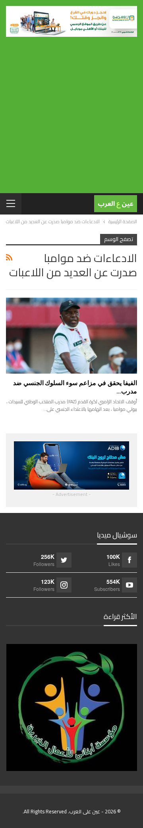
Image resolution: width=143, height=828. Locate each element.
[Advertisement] (71, 112)
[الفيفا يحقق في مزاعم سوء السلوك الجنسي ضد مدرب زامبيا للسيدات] (71, 335)
